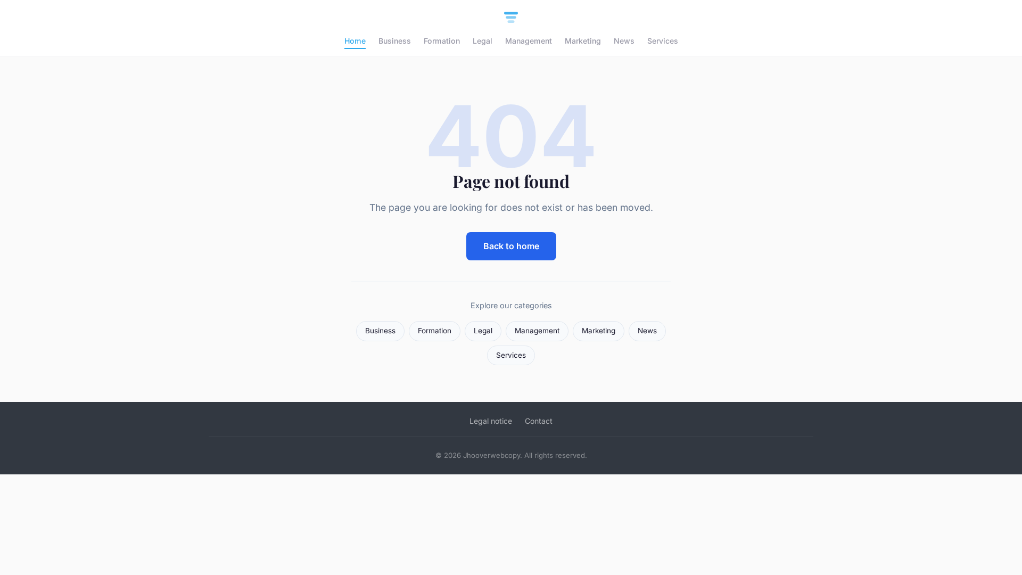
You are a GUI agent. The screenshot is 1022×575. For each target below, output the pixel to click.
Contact (539, 420)
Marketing (583, 40)
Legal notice (490, 420)
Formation (442, 40)
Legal (482, 40)
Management (528, 40)
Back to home (511, 246)
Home (355, 40)
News (624, 40)
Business (394, 40)
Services (662, 40)
